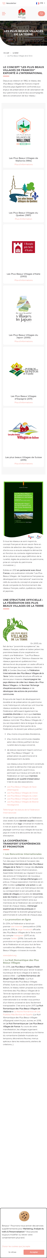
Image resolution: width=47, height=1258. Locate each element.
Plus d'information (23, 219)
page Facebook (25, 929)
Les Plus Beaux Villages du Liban (22, 796)
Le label (15, 53)
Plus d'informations (24, 164)
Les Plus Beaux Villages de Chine (22, 793)
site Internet (16, 926)
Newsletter (11, 3)
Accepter (34, 1252)
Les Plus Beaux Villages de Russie (22, 799)
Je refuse (12, 1252)
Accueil (6, 53)
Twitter (14, 938)
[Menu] (4, 14)
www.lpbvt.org (9, 955)
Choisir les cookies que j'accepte (16, 1246)
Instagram (19, 935)
